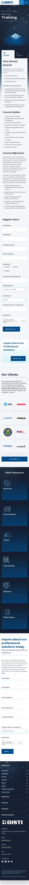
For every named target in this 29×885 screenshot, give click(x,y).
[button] (26, 2)
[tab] (8, 54)
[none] (2, 861)
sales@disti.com (6, 840)
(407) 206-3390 (6, 847)
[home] (8, 2)
